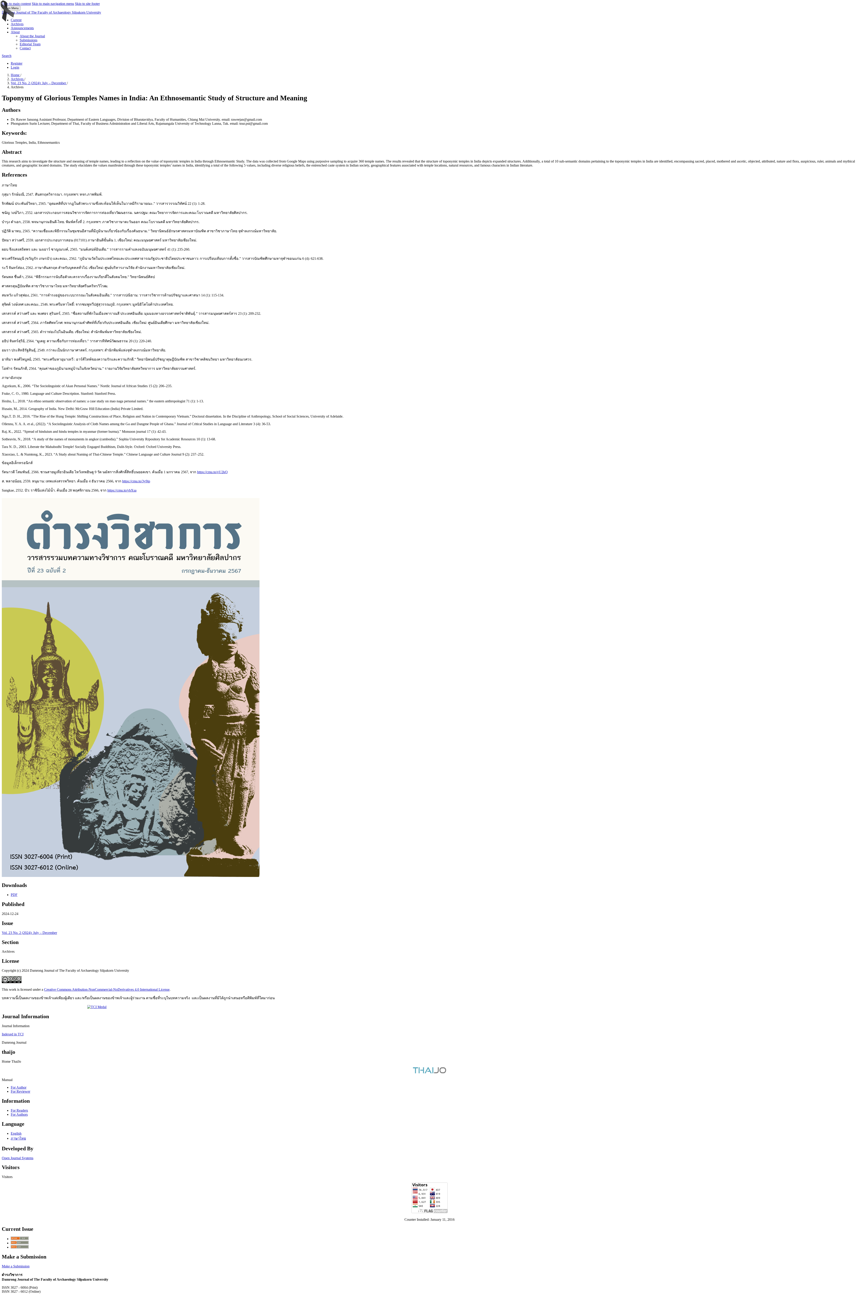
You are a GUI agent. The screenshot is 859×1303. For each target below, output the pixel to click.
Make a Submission (16, 1266)
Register (16, 63)
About (15, 32)
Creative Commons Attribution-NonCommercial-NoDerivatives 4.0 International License (107, 989)
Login (15, 67)
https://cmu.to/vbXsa (121, 490)
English (16, 1133)
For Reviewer (20, 1091)
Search (6, 56)
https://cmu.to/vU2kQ (212, 472)
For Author (18, 1087)
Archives (17, 24)
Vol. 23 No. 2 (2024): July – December (39, 83)
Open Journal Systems (17, 1158)
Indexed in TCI (12, 1034)
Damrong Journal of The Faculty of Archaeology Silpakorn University (51, 12)
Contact (25, 48)
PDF (14, 895)
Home (15, 75)
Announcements (22, 28)
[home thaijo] (429, 1072)
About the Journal (32, 36)
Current (16, 20)
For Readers (19, 1110)
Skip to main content (16, 4)
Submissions (28, 40)
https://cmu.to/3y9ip (136, 481)
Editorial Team (30, 44)
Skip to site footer (87, 4)
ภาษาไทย (18, 1138)
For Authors (19, 1114)
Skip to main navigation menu (53, 4)
